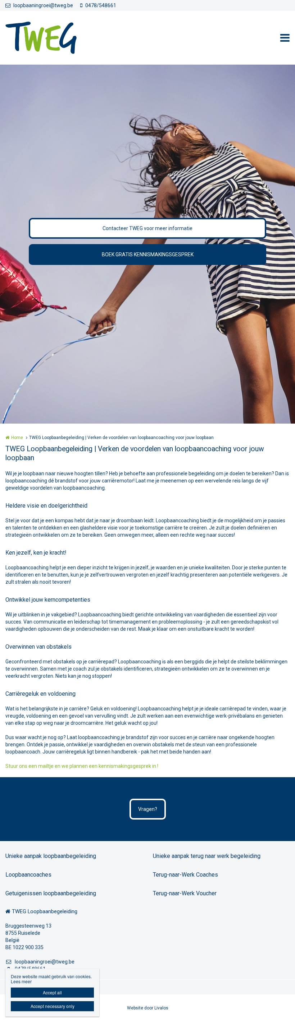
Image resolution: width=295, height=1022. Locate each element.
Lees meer (21, 981)
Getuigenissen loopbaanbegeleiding (50, 893)
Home (17, 437)
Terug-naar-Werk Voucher (185, 893)
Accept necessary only (52, 1006)
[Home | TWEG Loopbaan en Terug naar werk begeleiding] (51, 37)
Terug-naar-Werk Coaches (185, 874)
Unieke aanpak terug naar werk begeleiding (206, 856)
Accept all (52, 992)
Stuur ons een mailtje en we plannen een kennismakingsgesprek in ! (81, 766)
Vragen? (147, 809)
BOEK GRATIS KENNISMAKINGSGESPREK (148, 254)
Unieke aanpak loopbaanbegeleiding (50, 856)
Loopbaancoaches (28, 874)
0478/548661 (100, 5)
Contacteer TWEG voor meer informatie (147, 228)
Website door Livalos (147, 1008)
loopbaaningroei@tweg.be (43, 5)
